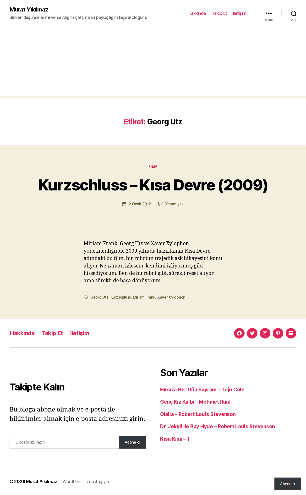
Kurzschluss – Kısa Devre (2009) (153, 185)
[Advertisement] (153, 62)
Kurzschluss (120, 297)
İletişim (239, 13)
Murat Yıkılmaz (29, 9)
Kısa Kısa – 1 (175, 439)
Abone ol (132, 442)
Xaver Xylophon (171, 297)
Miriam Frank (144, 297)
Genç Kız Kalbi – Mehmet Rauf (195, 402)
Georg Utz (99, 297)
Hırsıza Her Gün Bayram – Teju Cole (202, 390)
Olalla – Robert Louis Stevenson (198, 414)
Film (153, 166)
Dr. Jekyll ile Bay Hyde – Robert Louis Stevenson (217, 426)
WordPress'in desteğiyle (86, 481)
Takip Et (219, 13)
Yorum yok (174, 203)
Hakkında (197, 13)
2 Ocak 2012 (140, 203)
